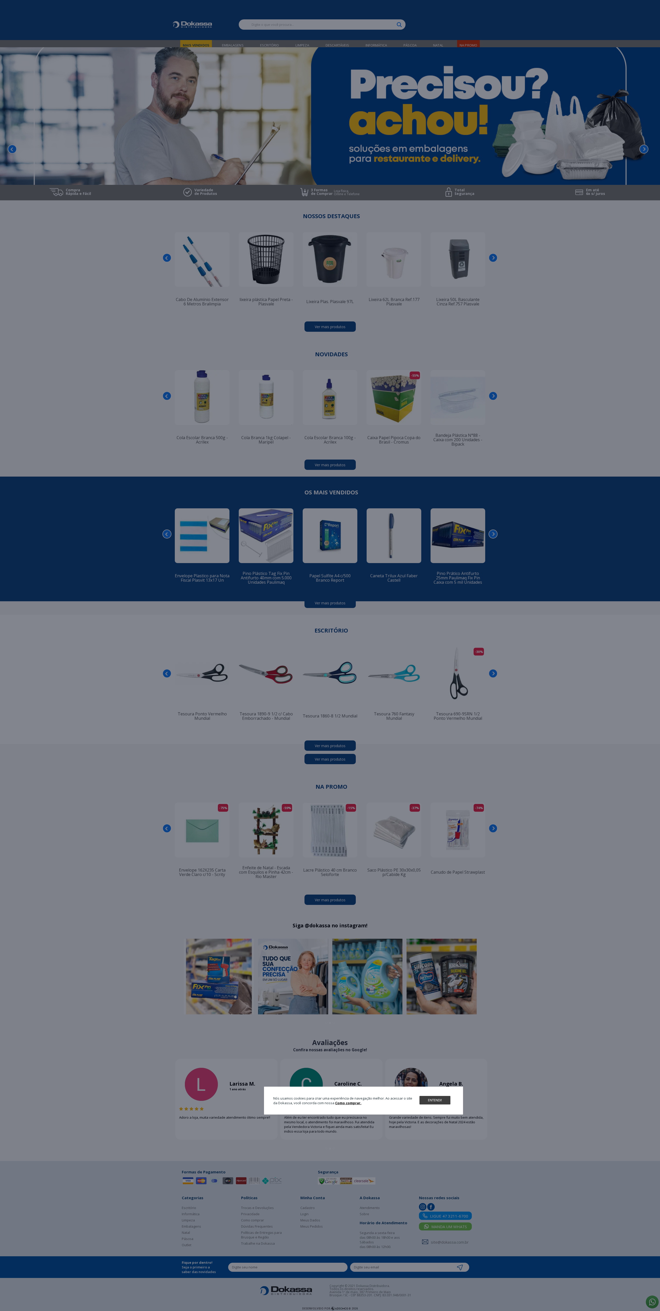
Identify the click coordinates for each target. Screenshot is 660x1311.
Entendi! (435, 1099)
